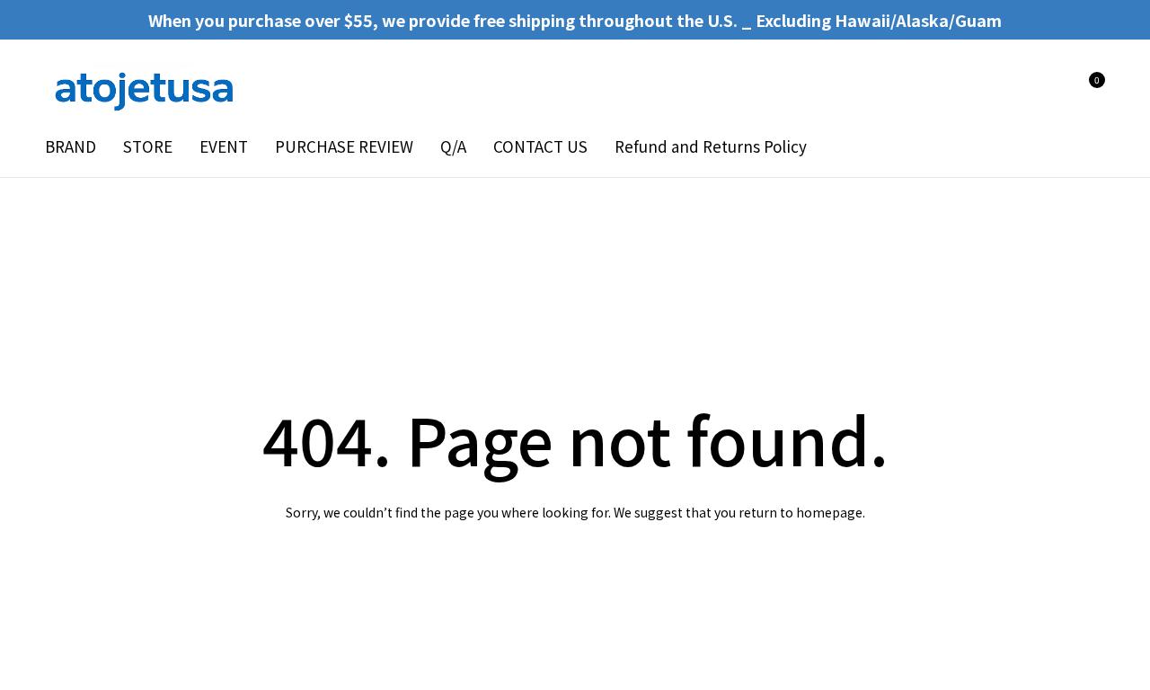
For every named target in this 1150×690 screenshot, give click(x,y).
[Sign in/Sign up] (1040, 88)
